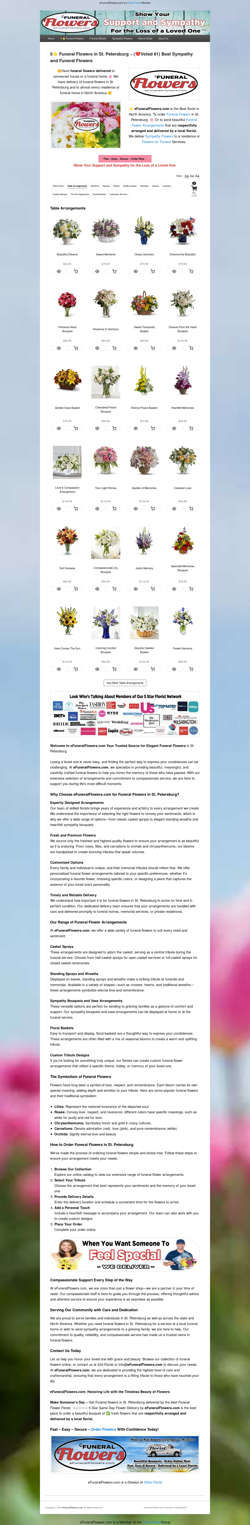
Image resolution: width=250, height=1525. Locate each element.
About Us (163, 38)
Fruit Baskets (99, 194)
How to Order (145, 38)
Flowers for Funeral (156, 141)
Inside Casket (130, 185)
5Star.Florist (134, 2)
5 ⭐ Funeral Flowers (72, 38)
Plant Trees (58, 185)
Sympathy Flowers (122, 38)
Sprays (106, 185)
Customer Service (118, 194)
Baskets (95, 185)
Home (51, 38)
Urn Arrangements (80, 194)
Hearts (155, 185)
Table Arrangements (77, 185)
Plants (116, 185)
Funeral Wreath (97, 38)
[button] (186, 176)
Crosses (167, 185)
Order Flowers (103, 1429)
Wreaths (144, 185)
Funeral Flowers (178, 114)
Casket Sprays (60, 194)
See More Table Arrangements (125, 683)
